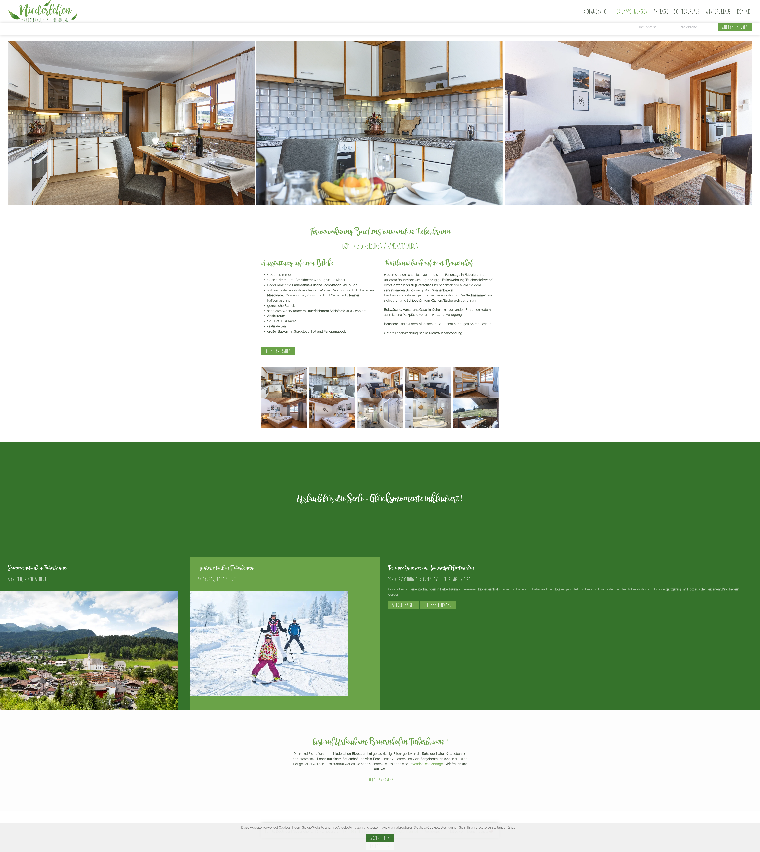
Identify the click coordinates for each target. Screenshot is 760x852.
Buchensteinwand (438, 605)
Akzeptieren (380, 838)
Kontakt (744, 11)
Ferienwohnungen (631, 11)
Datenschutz (380, 846)
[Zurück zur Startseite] (42, 11)
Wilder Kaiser (403, 605)
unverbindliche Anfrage (426, 764)
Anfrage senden (735, 27)
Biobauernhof (595, 11)
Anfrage (661, 11)
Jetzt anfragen (278, 351)
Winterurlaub (718, 11)
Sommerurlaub (687, 11)
